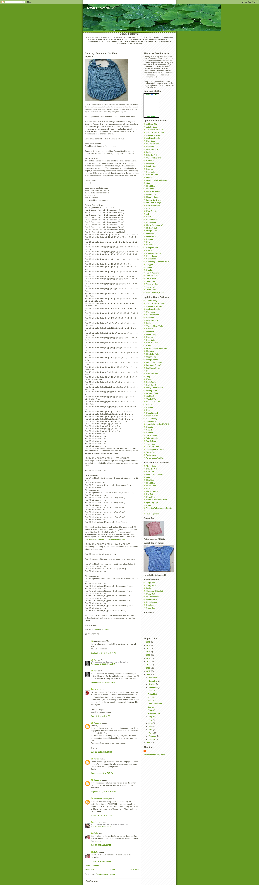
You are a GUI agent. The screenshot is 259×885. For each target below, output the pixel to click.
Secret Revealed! (155, 704)
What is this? (151, 116)
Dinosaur (150, 163)
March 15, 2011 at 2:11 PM (101, 815)
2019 (148, 642)
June (151, 723)
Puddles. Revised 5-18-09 (156, 500)
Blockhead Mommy (101, 799)
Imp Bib (151, 697)
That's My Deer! (152, 284)
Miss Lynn (97, 822)
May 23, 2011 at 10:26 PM (101, 826)
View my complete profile (154, 755)
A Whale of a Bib (153, 135)
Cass (95, 660)
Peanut (149, 405)
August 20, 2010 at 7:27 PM (102, 773)
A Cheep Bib (151, 124)
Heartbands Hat (152, 597)
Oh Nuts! (150, 234)
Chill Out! (150, 472)
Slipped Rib (151, 259)
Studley (149, 270)
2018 (148, 645)
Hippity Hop (151, 194)
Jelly (148, 214)
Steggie (149, 265)
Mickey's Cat (151, 228)
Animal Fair (153, 694)
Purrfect (149, 250)
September (153, 688)
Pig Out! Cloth (154, 713)
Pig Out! (149, 494)
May (150, 726)
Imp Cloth (152, 701)
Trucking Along (152, 514)
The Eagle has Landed (155, 449)
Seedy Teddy (151, 256)
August (152, 717)
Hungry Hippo (152, 197)
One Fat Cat (151, 236)
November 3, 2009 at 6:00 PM (103, 683)
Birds (148, 588)
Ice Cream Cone (153, 206)
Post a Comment (92, 865)
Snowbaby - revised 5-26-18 (157, 262)
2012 (148, 665)
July (151, 720)
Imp (148, 208)
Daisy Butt (150, 594)
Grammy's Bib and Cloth (156, 180)
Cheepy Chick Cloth (154, 326)
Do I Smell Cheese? (154, 474)
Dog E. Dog (151, 166)
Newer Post (89, 869)
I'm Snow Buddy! (153, 203)
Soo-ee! (151, 707)
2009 (148, 674)
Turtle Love (151, 290)
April (151, 730)
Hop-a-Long (151, 486)
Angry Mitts (151, 586)
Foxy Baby (150, 172)
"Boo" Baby (151, 466)
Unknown (97, 723)
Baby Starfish (152, 147)
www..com (151, 94)
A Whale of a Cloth (154, 306)
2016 (148, 652)
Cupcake (150, 161)
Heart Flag (150, 186)
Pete (148, 242)
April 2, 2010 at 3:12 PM (100, 716)
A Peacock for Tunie (154, 130)
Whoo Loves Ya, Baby (155, 458)
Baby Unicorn (152, 149)
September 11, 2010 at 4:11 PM (103, 792)
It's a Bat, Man (152, 211)
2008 (148, 743)
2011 (148, 668)
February (152, 736)
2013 (148, 662)
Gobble (149, 346)
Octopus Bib (151, 231)
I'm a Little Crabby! (154, 200)
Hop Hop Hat (151, 600)
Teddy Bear (151, 281)
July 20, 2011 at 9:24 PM (101, 861)
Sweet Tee (150, 608)
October (152, 684)
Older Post (134, 869)
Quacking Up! (152, 502)
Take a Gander (152, 276)
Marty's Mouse (152, 491)
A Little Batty (151, 127)
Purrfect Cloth (152, 416)
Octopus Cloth (152, 393)
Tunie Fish (150, 287)
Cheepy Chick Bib (153, 158)
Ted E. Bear (151, 279)
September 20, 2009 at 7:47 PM (103, 653)
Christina (97, 689)
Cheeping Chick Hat (154, 591)
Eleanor (149, 169)
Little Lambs (151, 602)
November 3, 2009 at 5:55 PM (103, 664)
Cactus (96, 759)
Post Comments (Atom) (105, 874)
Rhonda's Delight (153, 253)
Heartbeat (150, 189)
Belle (148, 152)
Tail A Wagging (152, 273)
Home (112, 869)
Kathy (95, 833)
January (152, 739)
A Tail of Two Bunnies (155, 132)
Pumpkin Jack (152, 248)
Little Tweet (151, 222)
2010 (148, 671)
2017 (148, 649)
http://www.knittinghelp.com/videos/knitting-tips (105, 539)
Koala (148, 217)
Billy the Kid (151, 155)
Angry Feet (150, 583)
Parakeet (150, 605)
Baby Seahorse (152, 144)
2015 (148, 655)
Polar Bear (150, 245)
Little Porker (151, 220)
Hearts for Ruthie (153, 191)
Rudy (148, 505)
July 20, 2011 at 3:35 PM (101, 845)
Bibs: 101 (152, 691)
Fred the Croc (152, 175)
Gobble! (149, 177)
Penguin (149, 239)
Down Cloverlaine (100, 8)
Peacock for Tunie (153, 402)
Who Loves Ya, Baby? (155, 293)
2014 (148, 658)
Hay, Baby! (150, 480)
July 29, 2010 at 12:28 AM (101, 752)
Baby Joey (150, 141)
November (153, 681)
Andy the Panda (153, 138)
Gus (148, 183)
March (151, 733)
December (153, 678)
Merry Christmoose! (154, 225)
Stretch (149, 267)
